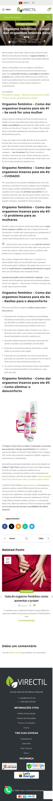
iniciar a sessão (15, 652)
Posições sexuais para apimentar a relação (20, 98)
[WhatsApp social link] (25, 526)
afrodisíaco (32, 485)
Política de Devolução (26, 713)
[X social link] (11, 526)
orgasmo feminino (12, 519)
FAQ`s (26, 753)
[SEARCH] (48, 17)
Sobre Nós (26, 743)
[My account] (33, 2)
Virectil (14, 42)
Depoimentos (26, 739)
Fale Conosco (26, 748)
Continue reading (26, 621)
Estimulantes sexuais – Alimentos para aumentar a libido (25, 95)
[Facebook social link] (4, 526)
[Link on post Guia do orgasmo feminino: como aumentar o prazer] (26, 573)
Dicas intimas (26, 591)
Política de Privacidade (26, 718)
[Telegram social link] (32, 526)
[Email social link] (18, 526)
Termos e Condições (26, 723)
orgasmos (44, 265)
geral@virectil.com (28, 698)
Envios (26, 727)
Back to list (26, 538)
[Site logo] (26, 9)
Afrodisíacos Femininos (26, 24)
